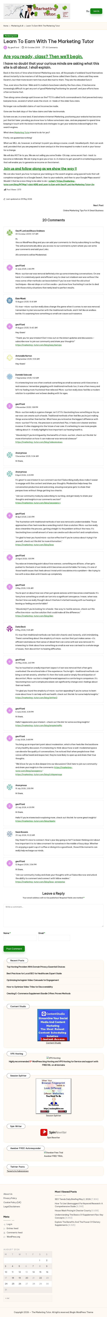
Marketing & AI (11, 36)
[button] (96, 11)
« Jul (7, 1298)
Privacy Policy (10, 1198)
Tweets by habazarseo (18, 1171)
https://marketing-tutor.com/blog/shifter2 (36, 697)
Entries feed (12, 1228)
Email (42, 933)
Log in (9, 1224)
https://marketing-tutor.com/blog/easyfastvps (38, 345)
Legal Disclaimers (11, 1206)
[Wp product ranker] (53, 1096)
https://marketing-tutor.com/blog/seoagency (37, 503)
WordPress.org (13, 1237)
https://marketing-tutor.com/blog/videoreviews (38, 442)
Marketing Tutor (22, 132)
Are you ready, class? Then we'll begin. (43, 56)
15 (40, 1272)
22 (40, 1278)
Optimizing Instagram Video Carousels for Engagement (33, 980)
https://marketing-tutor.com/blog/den (34, 616)
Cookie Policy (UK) (12, 1202)
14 (33, 1272)
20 (26, 1278)
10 (6, 1272)
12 (20, 1272)
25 (13, 1284)
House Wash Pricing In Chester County (73, 1210)
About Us (7, 1194)
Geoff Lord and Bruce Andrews (30, 231)
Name (7, 933)
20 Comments (52, 47)
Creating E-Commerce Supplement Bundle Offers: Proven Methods (38, 993)
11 (13, 1272)
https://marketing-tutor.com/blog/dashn (35, 821)
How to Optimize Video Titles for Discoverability (30, 987)
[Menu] (87, 11)
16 (47, 1272)
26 (20, 1284)
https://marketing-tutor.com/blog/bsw (34, 544)
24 (6, 1284)
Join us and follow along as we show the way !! (40, 168)
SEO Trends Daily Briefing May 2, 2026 (73, 1199)
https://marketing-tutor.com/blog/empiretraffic (38, 725)
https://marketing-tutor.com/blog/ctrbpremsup (38, 774)
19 (20, 1278)
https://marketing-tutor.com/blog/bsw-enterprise (40, 882)
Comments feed (14, 1232)
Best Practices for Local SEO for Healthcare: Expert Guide (34, 973)
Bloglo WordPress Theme (81, 1312)
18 (13, 1278)
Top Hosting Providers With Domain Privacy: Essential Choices (36, 967)
